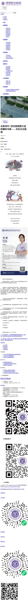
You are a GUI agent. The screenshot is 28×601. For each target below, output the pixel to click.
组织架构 (8, 29)
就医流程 (8, 46)
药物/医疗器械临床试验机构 (12, 89)
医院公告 (8, 83)
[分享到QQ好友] (4, 141)
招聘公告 (8, 81)
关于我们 (5, 345)
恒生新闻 (8, 66)
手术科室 (8, 55)
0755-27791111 (6, 378)
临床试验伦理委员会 (11, 91)
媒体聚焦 (8, 68)
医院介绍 (8, 28)
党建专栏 (5, 19)
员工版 (5, 18)
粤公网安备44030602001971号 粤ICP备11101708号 (12, 489)
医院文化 (8, 32)
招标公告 (8, 82)
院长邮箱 (5, 349)
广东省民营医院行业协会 (9, 371)
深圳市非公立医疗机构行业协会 (10, 373)
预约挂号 (5, 346)
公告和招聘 (6, 78)
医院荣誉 (8, 33)
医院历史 (8, 31)
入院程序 (8, 43)
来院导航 (8, 45)
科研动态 (8, 69)
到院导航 (3, 385)
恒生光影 (8, 73)
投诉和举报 (6, 93)
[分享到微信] (1, 141)
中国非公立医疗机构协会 (9, 370)
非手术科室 (8, 56)
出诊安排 (8, 42)
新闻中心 (5, 63)
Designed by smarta (15, 486)
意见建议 (8, 49)
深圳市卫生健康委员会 (8, 357)
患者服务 (5, 39)
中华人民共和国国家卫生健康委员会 (12, 354)
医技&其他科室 (9, 58)
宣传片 (7, 36)
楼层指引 (8, 48)
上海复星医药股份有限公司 (9, 363)
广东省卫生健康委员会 (8, 355)
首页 (4, 22)
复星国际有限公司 (7, 362)
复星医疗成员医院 (7, 365)
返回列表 (3, 342)
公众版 (2, 14)
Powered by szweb (7, 486)
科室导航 (5, 52)
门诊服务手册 (9, 71)
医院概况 (5, 25)
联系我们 (8, 35)
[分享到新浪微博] (2, 141)
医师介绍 (5, 61)
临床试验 (5, 86)
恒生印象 (8, 72)
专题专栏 (8, 75)
